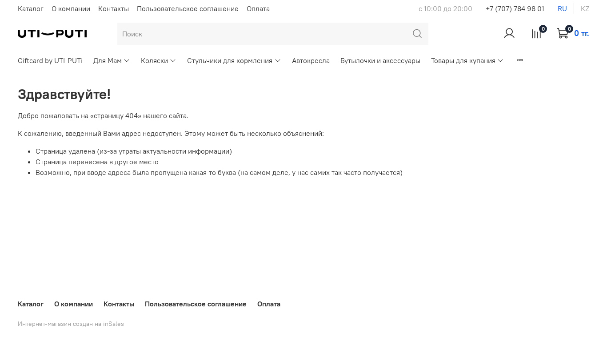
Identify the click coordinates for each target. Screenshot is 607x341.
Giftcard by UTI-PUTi (50, 60)
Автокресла (311, 60)
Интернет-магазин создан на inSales (71, 324)
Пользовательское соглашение (188, 8)
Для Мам (107, 60)
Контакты (113, 8)
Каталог (31, 8)
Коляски (154, 60)
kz (585, 8)
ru (562, 8)
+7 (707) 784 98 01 (515, 8)
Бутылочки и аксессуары (380, 60)
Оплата (258, 8)
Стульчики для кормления (229, 60)
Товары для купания (463, 60)
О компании (71, 8)
